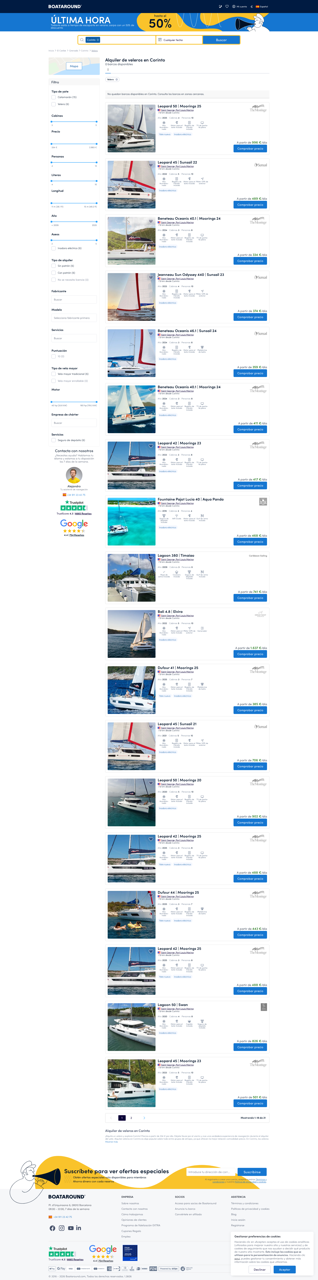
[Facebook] (52, 1228)
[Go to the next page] (144, 1118)
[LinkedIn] (78, 1228)
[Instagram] (62, 1228)
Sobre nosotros (130, 1203)
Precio (56, 131)
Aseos (55, 234)
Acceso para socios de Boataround (195, 1203)
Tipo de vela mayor (64, 368)
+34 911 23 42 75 (75, 494)
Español (264, 6)
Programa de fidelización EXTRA (140, 1225)
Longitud (57, 190)
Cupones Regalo (131, 1231)
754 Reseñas (76, 535)
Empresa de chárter (65, 414)
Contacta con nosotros (134, 1208)
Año (54, 215)
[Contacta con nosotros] (221, 6)
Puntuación (59, 350)
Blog (233, 1214)
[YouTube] (71, 1228)
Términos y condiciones (244, 1203)
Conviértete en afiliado (188, 1214)
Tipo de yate (60, 91)
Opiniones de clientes (133, 1219)
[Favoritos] (227, 6)
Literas (56, 175)
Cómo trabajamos (132, 1214)
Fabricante (59, 291)
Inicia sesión (238, 1219)
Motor (56, 389)
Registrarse (237, 1225)
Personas (58, 156)
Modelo (57, 309)
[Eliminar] (98, 40)
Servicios (57, 330)
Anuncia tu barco (185, 1208)
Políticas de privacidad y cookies (250, 1208)
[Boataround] (65, 6)
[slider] (51, 122)
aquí (237, 1258)
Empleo (125, 1236)
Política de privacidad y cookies (250, 1181)
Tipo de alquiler (62, 260)
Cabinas (57, 115)
